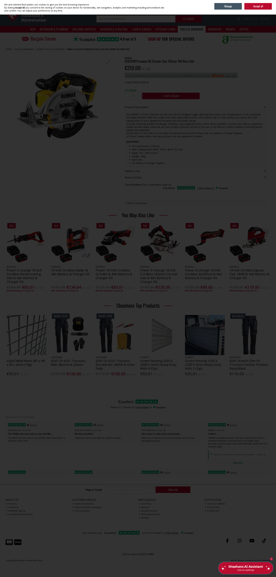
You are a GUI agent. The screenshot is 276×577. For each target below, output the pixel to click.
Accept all (258, 6)
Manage (228, 6)
